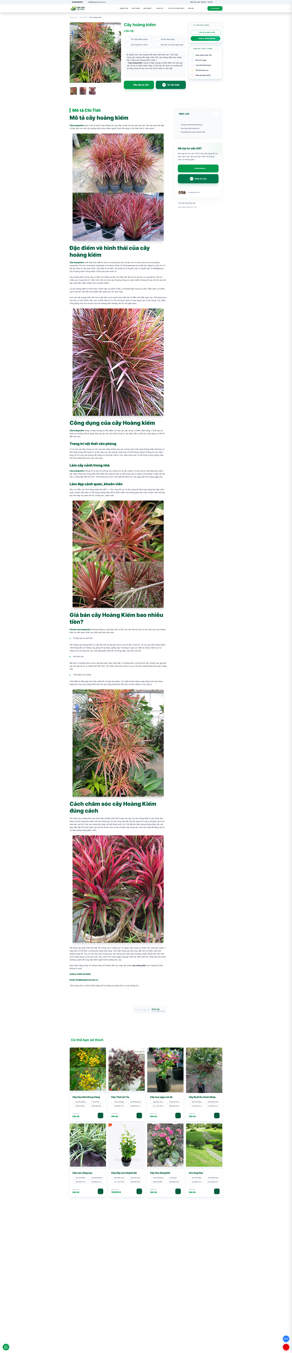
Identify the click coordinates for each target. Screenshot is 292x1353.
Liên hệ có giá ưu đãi (207, 32)
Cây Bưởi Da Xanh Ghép (202, 1097)
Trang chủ (73, 17)
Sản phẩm (83, 17)
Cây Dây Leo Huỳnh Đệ (124, 1173)
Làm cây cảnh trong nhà (190, 128)
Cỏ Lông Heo (196, 1173)
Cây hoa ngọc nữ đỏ (161, 1097)
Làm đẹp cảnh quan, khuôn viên (193, 132)
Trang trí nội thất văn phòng (191, 125)
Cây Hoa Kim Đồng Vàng (86, 1097)
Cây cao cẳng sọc (82, 1173)
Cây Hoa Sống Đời (160, 1173)
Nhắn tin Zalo (198, 179)
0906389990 (200, 168)
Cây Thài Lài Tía (120, 1097)
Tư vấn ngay (215, 8)
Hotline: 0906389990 (206, 38)
